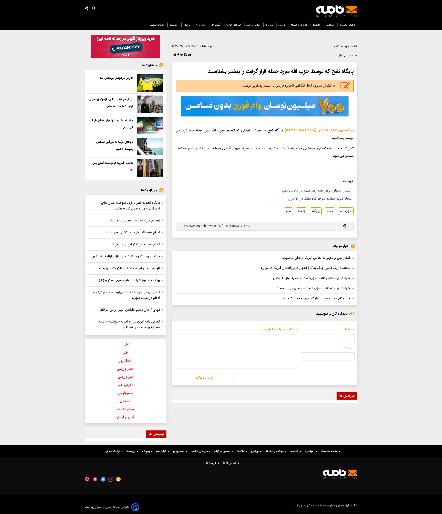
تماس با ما (230, 462)
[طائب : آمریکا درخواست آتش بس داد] (150, 168)
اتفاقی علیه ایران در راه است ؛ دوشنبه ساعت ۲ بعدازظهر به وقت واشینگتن (128, 324)
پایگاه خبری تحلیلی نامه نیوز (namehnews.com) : (318, 130)
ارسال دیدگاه (204, 378)
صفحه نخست (347, 25)
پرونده (187, 25)
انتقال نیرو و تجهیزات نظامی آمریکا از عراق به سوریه (316, 258)
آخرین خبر (125, 385)
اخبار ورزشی (125, 369)
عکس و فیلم (253, 25)
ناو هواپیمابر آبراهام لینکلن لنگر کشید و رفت (129, 268)
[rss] (118, 479)
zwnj (301, 211)
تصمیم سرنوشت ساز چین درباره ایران (134, 221)
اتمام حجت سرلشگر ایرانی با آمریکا (135, 244)
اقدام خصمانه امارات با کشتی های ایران (132, 232)
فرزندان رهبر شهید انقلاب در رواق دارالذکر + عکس (125, 256)
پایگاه (316, 211)
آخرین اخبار (125, 417)
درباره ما (212, 462)
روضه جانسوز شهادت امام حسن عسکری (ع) (129, 280)
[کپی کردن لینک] (345, 226)
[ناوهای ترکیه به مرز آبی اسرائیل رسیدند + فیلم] (150, 147)
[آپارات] (87, 479)
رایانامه (350, 348)
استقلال (125, 401)
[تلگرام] (174, 55)
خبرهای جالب (233, 25)
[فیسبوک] (177, 55)
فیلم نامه (201, 25)
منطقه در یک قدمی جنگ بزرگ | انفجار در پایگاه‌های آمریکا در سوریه (305, 268)
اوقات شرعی (157, 25)
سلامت (269, 25)
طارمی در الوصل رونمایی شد (116, 78)
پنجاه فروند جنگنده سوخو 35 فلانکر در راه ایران (319, 199)
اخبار (125, 345)
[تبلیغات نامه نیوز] (265, 106)
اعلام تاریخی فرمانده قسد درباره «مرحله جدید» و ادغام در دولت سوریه (126, 295)
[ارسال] (189, 55)
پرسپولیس (125, 393)
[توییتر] (181, 55)
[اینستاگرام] (110, 479)
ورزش (282, 25)
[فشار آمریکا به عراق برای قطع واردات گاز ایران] (150, 125)
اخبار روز (125, 361)
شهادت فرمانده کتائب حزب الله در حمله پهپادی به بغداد (313, 288)
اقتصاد (317, 25)
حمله (330, 211)
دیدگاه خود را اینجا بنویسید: (278, 329)
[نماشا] (95, 479)
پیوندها (173, 25)
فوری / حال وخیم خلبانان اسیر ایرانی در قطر (130, 310)
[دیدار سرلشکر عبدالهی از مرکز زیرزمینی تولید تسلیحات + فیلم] (150, 104)
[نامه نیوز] (336, 11)
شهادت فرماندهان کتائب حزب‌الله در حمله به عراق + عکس (311, 278)
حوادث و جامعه (299, 25)
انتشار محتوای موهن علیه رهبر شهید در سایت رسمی (316, 191)
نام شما (350, 329)
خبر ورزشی (126, 377)
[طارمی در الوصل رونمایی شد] (150, 83)
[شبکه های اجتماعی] (86, 9)
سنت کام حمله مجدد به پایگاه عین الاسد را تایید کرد (315, 298)
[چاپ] (185, 55)
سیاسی (330, 25)
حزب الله (346, 211)
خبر (125, 353)
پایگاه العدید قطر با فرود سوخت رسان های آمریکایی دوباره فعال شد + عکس (130, 206)
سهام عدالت (126, 409)
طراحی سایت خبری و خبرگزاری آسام (107, 507)
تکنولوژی (216, 25)
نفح (288, 211)
